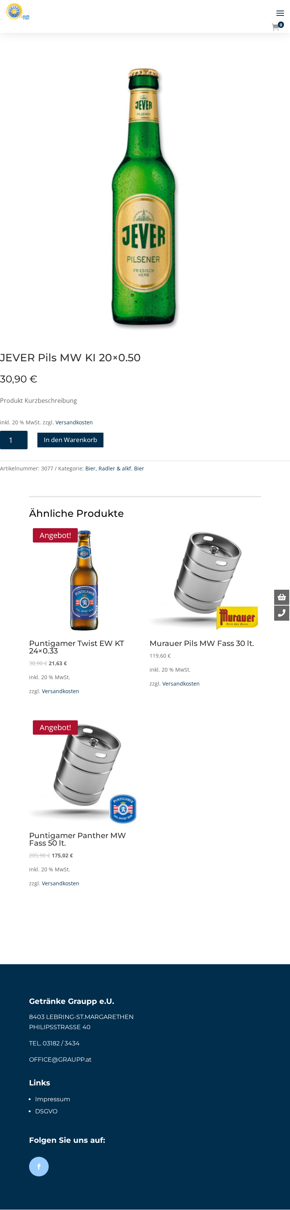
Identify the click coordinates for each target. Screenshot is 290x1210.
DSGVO (46, 1111)
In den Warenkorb (70, 439)
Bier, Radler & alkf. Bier (114, 468)
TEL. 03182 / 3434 (54, 1043)
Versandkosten (74, 422)
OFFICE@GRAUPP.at (60, 1059)
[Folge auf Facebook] (39, 1166)
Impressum (52, 1099)
